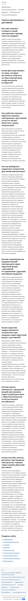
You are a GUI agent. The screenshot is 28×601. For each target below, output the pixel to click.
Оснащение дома (15, 12)
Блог (3, 570)
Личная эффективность (10, 556)
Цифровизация (6, 7)
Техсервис (21, 10)
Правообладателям (7, 582)
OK (23, 599)
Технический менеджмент (9, 15)
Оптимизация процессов (9, 10)
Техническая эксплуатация (11, 558)
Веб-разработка (8, 561)
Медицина (5, 12)
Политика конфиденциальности (11, 579)
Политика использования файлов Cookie (13, 577)
